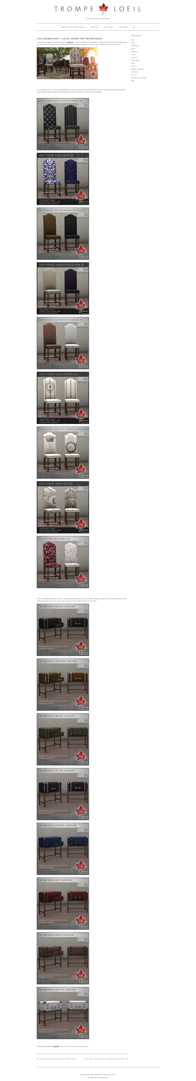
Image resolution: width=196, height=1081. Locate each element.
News (133, 63)
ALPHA (133, 43)
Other (133, 66)
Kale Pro (96, 1077)
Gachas (133, 54)
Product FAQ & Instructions (72, 27)
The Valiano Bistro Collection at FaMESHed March (58, 1058)
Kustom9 (134, 57)
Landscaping (135, 60)
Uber (132, 80)
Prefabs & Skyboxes (137, 69)
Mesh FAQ (95, 27)
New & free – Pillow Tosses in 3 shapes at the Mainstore (105, 1058)
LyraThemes (104, 1077)
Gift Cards (108, 27)
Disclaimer (123, 27)
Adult (133, 40)
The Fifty (134, 75)
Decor (133, 48)
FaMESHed (134, 51)
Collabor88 (70, 42)
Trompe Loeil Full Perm (138, 77)
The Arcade (135, 72)
